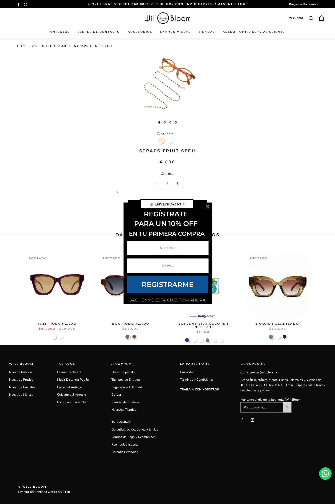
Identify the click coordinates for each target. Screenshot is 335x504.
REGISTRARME (167, 284)
